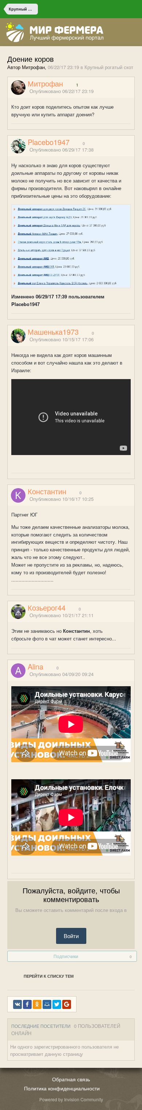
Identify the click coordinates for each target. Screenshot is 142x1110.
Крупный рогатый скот (108, 67)
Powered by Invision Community (71, 1099)
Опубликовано (61, 91)
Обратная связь (71, 1079)
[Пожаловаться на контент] (123, 91)
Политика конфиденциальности (62, 1088)
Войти (71, 936)
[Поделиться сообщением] (132, 91)
